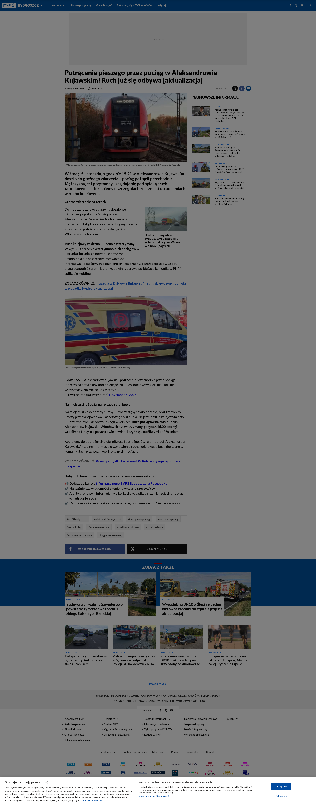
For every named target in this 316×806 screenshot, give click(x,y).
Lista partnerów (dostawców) (154, 796)
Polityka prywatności (93, 800)
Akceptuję (281, 786)
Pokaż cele (281, 796)
